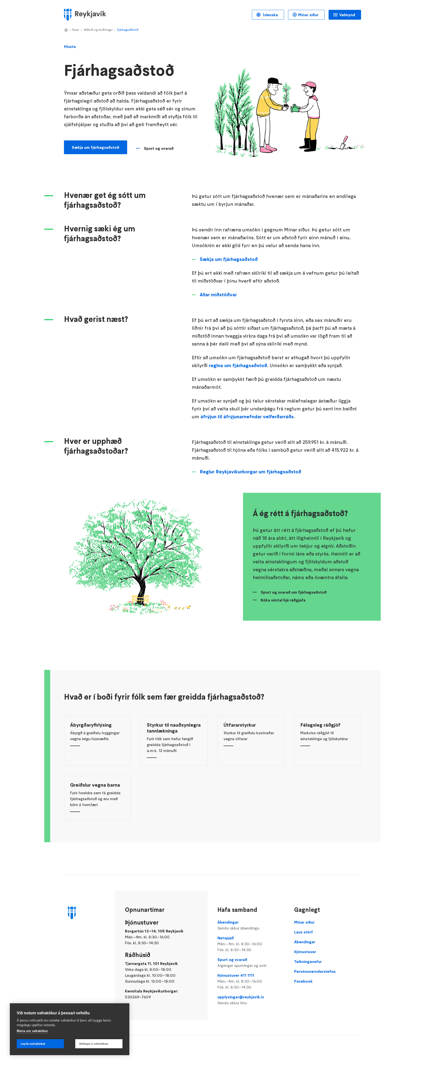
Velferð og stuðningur (98, 29)
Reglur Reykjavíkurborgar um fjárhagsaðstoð (250, 471)
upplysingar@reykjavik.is (240, 999)
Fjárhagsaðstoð (127, 29)
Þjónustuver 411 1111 (239, 981)
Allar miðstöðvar (218, 294)
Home (66, 30)
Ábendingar (238, 925)
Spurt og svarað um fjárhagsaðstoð (294, 592)
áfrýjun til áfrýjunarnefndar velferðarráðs (247, 416)
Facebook (303, 981)
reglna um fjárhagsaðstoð (238, 365)
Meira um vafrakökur (32, 1031)
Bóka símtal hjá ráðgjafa (283, 600)
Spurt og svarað (159, 148)
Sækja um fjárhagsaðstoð (95, 147)
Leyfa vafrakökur (33, 1044)
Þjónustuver (305, 951)
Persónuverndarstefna (314, 971)
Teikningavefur (308, 961)
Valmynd (347, 14)
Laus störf (303, 932)
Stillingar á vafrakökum (93, 1043)
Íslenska (270, 14)
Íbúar (75, 29)
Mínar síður (308, 14)
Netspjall (239, 943)
